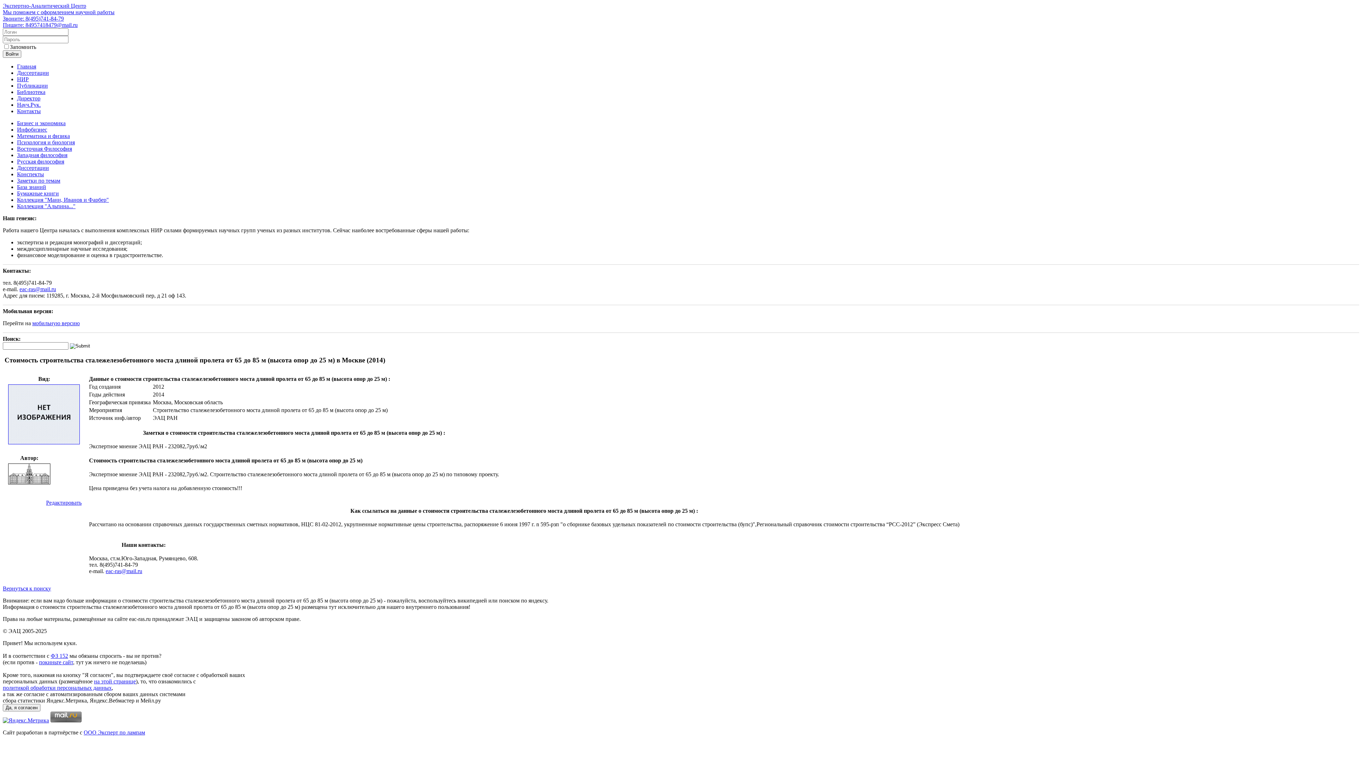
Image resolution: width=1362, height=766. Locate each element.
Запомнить (23, 47)
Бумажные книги (38, 193)
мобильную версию (56, 323)
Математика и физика (43, 136)
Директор (28, 98)
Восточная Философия (44, 149)
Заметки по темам (38, 181)
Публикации (32, 86)
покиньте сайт (56, 662)
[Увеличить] (44, 443)
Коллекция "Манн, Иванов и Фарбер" (63, 200)
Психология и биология (46, 142)
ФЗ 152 (59, 656)
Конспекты (30, 174)
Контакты (29, 111)
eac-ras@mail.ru (38, 289)
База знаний (31, 187)
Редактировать (64, 503)
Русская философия (40, 162)
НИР (23, 79)
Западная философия (42, 155)
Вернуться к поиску (27, 588)
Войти (12, 54)
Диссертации (33, 73)
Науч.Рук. (29, 105)
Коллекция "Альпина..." (46, 206)
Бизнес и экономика (41, 123)
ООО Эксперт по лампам (114, 732)
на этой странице (115, 681)
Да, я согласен (22, 707)
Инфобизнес (32, 130)
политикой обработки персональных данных (57, 688)
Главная (26, 66)
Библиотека (31, 92)
